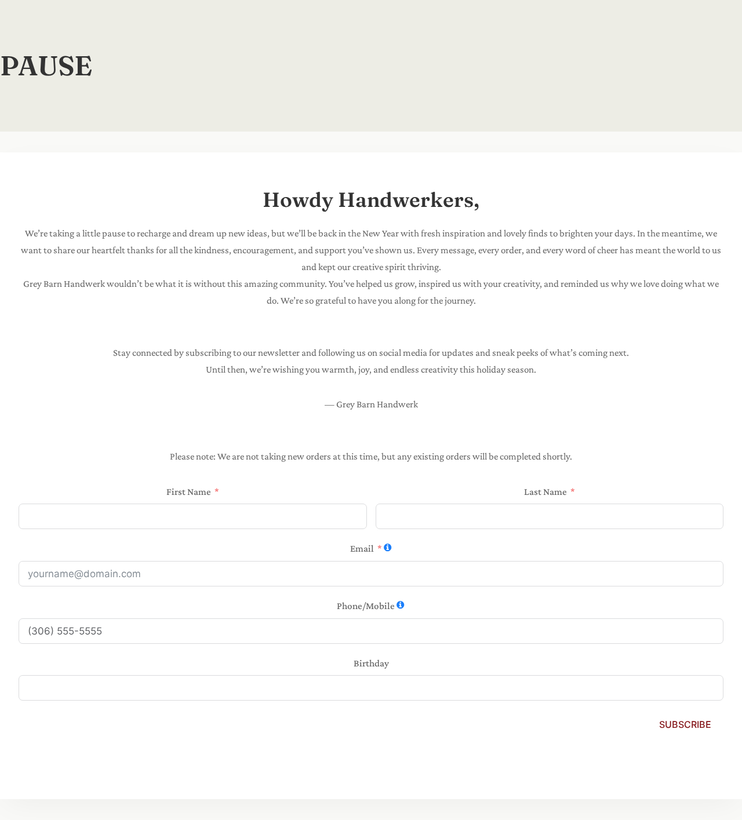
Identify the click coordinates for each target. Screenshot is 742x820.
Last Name (545, 491)
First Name (188, 491)
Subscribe (685, 724)
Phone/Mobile (366, 605)
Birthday (371, 663)
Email (362, 548)
